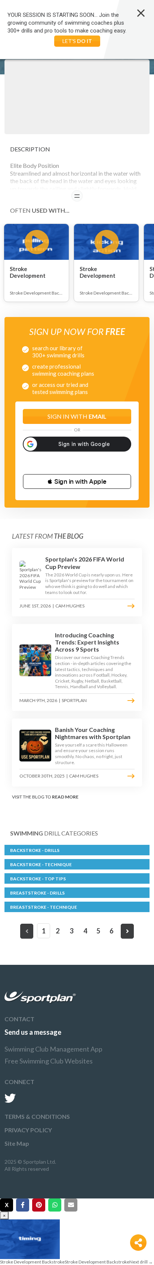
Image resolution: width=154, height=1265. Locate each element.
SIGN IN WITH (77, 416)
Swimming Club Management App (53, 1049)
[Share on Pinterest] (38, 1205)
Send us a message (32, 1032)
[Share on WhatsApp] (54, 1205)
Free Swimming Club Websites (48, 1061)
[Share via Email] (70, 1205)
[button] (77, 481)
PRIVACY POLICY (28, 1129)
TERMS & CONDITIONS (37, 1116)
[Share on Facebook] (22, 1205)
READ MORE (65, 797)
